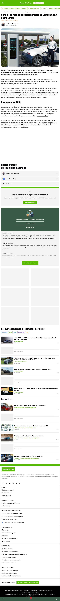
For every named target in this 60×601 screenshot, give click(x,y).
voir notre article (42, 116)
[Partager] (57, 599)
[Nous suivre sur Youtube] (10, 483)
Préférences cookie (24, 590)
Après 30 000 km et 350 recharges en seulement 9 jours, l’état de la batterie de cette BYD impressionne (35, 338)
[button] (30, 248)
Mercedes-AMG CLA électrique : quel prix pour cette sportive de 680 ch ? (33, 369)
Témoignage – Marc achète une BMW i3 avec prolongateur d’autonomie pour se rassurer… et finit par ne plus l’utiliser (34, 358)
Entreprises (4, 332)
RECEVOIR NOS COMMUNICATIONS (11, 510)
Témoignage (21, 332)
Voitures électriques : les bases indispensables (25, 407)
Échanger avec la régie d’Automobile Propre (28, 582)
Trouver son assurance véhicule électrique (15, 554)
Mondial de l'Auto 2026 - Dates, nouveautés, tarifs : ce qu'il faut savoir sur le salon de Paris (36, 389)
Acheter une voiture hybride (9, 573)
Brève (27, 332)
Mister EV (6, 535)
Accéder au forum (30, 227)
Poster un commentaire (30, 223)
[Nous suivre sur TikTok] (16, 483)
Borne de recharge (14, 20)
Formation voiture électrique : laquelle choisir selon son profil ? (31, 425)
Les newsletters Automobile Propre (12, 513)
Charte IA (50, 590)
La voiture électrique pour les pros (11, 576)
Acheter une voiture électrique (10, 570)
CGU (37, 592)
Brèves (8, 12)
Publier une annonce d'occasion (12, 560)
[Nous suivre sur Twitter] (6, 483)
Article (10, 332)
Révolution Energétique (9, 533)
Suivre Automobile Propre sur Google (14, 522)
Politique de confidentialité (11, 590)
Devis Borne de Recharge (10, 538)
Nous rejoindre (7, 495)
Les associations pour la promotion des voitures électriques (30, 405)
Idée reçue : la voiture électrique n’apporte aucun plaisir (29, 436)
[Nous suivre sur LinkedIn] (20, 483)
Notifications (34, 590)
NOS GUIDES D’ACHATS (8, 567)
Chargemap (6, 541)
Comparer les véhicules (9, 557)
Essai (15, 332)
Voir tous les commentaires (30, 263)
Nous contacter (7, 493)
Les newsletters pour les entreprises (13, 516)
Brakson (32, 595)
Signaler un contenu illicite (28, 592)
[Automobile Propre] (26, 3)
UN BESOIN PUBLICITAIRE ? (9, 582)
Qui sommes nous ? (8, 490)
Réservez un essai (38, 3)
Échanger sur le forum (9, 563)
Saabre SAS (44, 594)
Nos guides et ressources (10, 519)
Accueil (3, 12)
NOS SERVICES (6, 545)
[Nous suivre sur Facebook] (3, 483)
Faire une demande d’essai (10, 551)
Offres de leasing (7, 548)
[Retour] (3, 599)
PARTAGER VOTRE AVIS (8, 500)
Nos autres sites (7, 527)
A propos (4, 487)
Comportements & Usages (20, 361)
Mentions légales (43, 590)
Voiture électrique (5, 20)
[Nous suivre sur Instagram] (13, 483)
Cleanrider (6, 530)
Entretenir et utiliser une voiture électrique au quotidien (27, 438)
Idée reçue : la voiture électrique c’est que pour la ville (28, 456)
